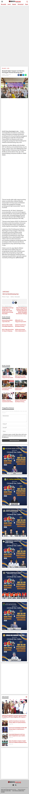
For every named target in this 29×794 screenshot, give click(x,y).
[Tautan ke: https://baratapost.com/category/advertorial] (26, 697)
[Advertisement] (14, 21)
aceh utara (6, 291)
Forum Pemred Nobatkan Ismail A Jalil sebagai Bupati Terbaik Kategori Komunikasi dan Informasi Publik (18, 728)
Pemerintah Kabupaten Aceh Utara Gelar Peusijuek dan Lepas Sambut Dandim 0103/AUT (17, 735)
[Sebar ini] (19, 75)
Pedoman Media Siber (6, 790)
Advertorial (6, 75)
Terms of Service (21, 789)
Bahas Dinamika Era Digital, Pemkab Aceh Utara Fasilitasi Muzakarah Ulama (18, 741)
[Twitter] (16, 303)
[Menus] (2, 1)
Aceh (3, 75)
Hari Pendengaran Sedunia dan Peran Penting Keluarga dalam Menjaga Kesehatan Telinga (21, 310)
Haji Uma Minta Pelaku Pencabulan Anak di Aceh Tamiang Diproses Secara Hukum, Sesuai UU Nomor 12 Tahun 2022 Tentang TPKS (8, 325)
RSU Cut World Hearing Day (10, 294)
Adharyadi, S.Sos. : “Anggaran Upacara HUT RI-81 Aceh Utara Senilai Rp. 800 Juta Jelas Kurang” (21, 321)
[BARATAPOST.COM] (15, 1)
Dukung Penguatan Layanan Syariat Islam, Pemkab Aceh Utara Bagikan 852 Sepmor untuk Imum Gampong (7, 401)
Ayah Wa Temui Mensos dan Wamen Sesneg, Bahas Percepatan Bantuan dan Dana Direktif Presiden (20, 325)
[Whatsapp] (26, 75)
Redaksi (3, 792)
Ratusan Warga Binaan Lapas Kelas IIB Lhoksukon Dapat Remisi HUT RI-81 (8, 321)
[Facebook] (13, 303)
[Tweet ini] (21, 75)
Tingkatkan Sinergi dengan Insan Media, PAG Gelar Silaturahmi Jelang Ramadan (7, 310)
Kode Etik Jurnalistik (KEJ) (18, 790)
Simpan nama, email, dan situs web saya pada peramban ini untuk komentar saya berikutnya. (14, 436)
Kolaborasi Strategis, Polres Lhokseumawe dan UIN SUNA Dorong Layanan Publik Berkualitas (21, 330)
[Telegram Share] (23, 75)
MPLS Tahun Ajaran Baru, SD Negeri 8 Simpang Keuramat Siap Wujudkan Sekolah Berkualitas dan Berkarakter (8, 330)
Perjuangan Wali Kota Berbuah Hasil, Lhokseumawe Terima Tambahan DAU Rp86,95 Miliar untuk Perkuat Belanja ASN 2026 (7, 389)
